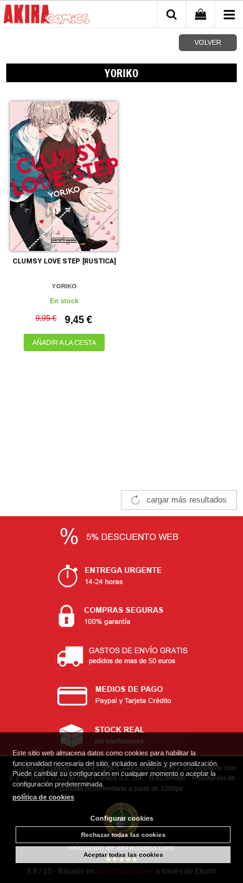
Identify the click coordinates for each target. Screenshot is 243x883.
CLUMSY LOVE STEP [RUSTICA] (64, 261)
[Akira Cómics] (46, 16)
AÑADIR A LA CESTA (64, 342)
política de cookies (43, 797)
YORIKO (64, 286)
